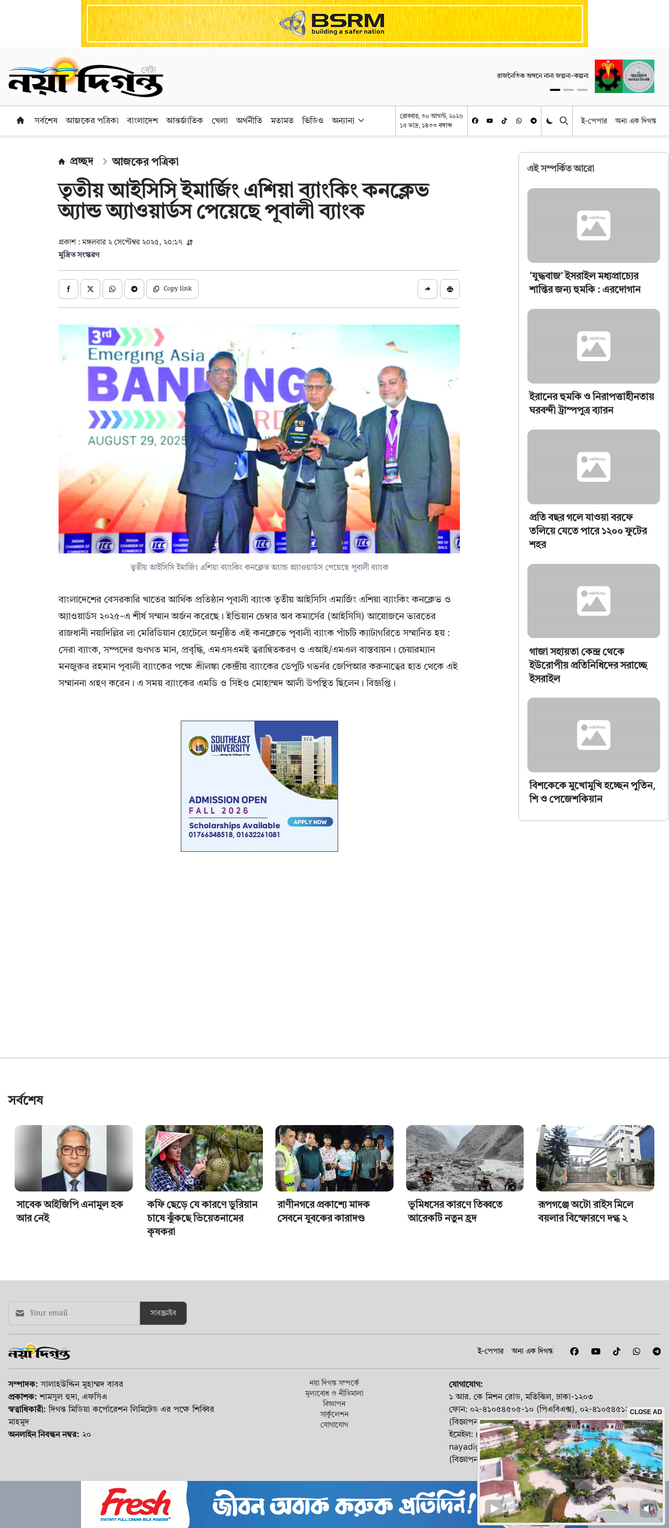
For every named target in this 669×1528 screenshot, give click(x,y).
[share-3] (112, 289)
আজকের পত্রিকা (92, 120)
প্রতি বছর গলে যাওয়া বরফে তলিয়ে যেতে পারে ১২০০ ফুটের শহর (588, 530)
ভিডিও (313, 120)
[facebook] (475, 120)
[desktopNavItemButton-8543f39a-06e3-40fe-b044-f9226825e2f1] (360, 120)
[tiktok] (504, 120)
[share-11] (427, 289)
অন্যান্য (343, 120)
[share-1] (68, 289)
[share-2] (90, 289)
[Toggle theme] (551, 120)
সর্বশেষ (45, 120)
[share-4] (134, 289)
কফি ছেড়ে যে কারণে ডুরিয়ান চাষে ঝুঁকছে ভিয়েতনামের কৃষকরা (202, 1437)
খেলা (220, 120)
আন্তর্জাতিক (184, 120)
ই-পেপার (594, 120)
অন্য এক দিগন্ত (635, 120)
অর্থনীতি (249, 120)
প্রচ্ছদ (82, 161)
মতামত (282, 120)
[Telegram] (533, 120)
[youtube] (489, 120)
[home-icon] (20, 120)
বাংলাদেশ (142, 120)
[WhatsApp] (519, 120)
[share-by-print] (450, 289)
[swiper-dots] (555, 90)
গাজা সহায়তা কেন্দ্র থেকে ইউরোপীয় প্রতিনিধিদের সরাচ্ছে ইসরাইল (588, 664)
